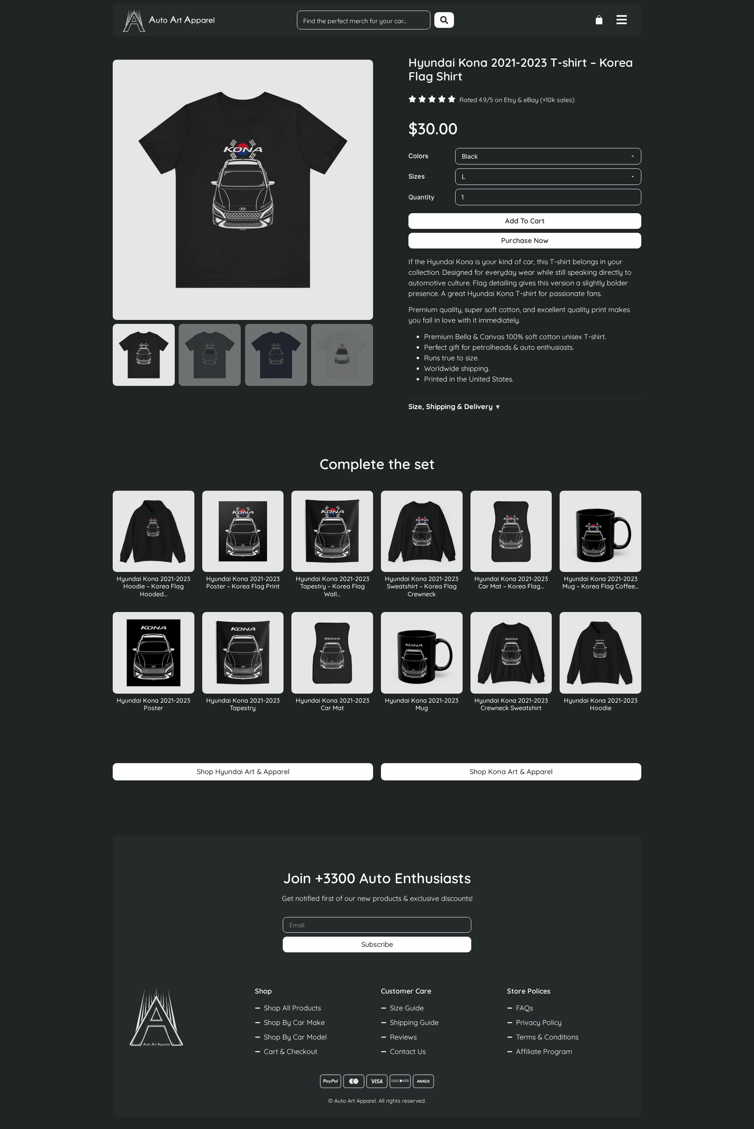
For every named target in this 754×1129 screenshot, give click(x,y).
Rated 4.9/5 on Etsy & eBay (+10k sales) (517, 100)
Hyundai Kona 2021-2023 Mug (421, 704)
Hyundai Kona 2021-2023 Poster (153, 704)
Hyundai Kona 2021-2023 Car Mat (332, 704)
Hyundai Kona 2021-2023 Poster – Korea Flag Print (243, 582)
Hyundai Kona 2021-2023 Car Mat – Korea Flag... (511, 582)
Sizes (416, 176)
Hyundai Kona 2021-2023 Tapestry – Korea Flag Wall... (332, 586)
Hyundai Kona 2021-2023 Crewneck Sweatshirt (511, 704)
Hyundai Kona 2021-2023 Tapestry (243, 704)
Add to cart (525, 220)
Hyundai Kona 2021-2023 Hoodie (600, 704)
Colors (418, 156)
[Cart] (599, 20)
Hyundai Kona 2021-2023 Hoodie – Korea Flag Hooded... (153, 586)
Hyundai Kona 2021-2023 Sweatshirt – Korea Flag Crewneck (421, 586)
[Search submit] (444, 20)
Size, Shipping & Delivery (450, 406)
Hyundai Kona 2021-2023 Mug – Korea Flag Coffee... (600, 582)
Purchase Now (525, 240)
